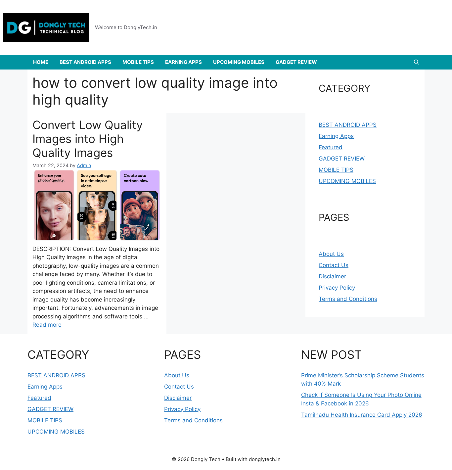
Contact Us (333, 265)
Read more (47, 324)
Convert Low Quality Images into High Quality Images (87, 139)
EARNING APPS (183, 62)
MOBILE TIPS (138, 62)
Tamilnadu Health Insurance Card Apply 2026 (361, 414)
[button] (416, 62)
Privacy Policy (337, 287)
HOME (40, 62)
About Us (331, 254)
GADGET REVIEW (296, 62)
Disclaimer (332, 276)
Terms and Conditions (348, 299)
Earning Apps (336, 136)
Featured (330, 147)
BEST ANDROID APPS (85, 62)
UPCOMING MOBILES (238, 62)
